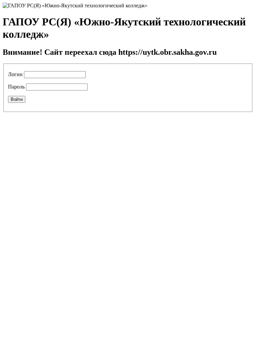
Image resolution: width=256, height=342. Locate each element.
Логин (15, 74)
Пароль (16, 87)
